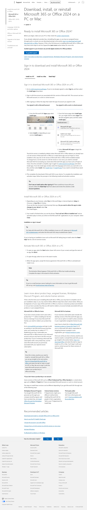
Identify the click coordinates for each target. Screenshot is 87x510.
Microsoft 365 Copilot (6, 491)
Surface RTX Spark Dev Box (7, 455)
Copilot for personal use (7, 461)
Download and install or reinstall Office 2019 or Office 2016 (41, 416)
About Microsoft (62, 477)
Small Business (5, 493)
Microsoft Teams (5, 488)
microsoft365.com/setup (35, 326)
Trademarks (49, 506)
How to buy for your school (64, 458)
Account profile (33, 447)
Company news (62, 480)
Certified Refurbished (34, 461)
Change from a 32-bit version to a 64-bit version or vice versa (42, 426)
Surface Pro (4, 447)
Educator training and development (66, 461)
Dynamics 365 (5, 480)
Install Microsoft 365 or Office (13, 10)
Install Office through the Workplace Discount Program (33, 401)
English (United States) (9, 498)
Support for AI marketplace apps (37, 482)
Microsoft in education (63, 447)
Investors (60, 485)
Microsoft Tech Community (35, 485)
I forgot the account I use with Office (34, 422)
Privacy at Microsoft (63, 482)
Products (39, 2)
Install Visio (49, 168)
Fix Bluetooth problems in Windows (34, 433)
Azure (31, 474)
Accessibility (61, 491)
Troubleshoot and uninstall (12, 46)
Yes (47, 439)
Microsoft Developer (34, 477)
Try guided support (31, 53)
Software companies (34, 491)
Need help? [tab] (52, 76)
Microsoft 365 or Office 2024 (13, 15)
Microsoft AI (4, 474)
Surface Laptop (5, 450)
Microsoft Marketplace (35, 488)
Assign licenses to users (73, 332)
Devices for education (63, 450)
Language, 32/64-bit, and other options (13, 28)
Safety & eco (56, 506)
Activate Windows (29, 429)
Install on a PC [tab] (30, 76)
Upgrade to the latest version (13, 40)
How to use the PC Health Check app (35, 419)
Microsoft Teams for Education (65, 453)
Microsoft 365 (26, 2)
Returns (32, 455)
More (45, 2)
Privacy (35, 506)
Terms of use (41, 506)
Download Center (34, 450)
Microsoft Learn (33, 480)
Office (33, 2)
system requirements (63, 36)
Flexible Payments (34, 466)
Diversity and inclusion (63, 488)
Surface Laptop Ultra (6, 453)
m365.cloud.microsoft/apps (38, 89)
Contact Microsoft (28, 506)
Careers (60, 474)
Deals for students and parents (65, 464)
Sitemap (20, 506)
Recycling (63, 506)
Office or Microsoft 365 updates (14, 34)
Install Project (58, 168)
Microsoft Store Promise (35, 464)
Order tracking (33, 458)
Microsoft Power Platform (7, 485)
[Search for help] (78, 2)
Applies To (28, 24)
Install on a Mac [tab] (41, 76)
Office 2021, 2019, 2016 (13, 20)
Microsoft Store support (35, 453)
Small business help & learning (45, 285)
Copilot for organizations (7, 458)
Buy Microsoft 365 (55, 2)
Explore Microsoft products (7, 464)
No (58, 439)
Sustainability (61, 493)
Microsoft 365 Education (64, 455)
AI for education (62, 466)
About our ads (70, 506)
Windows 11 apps (5, 466)
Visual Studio (33, 493)
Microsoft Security (6, 477)
